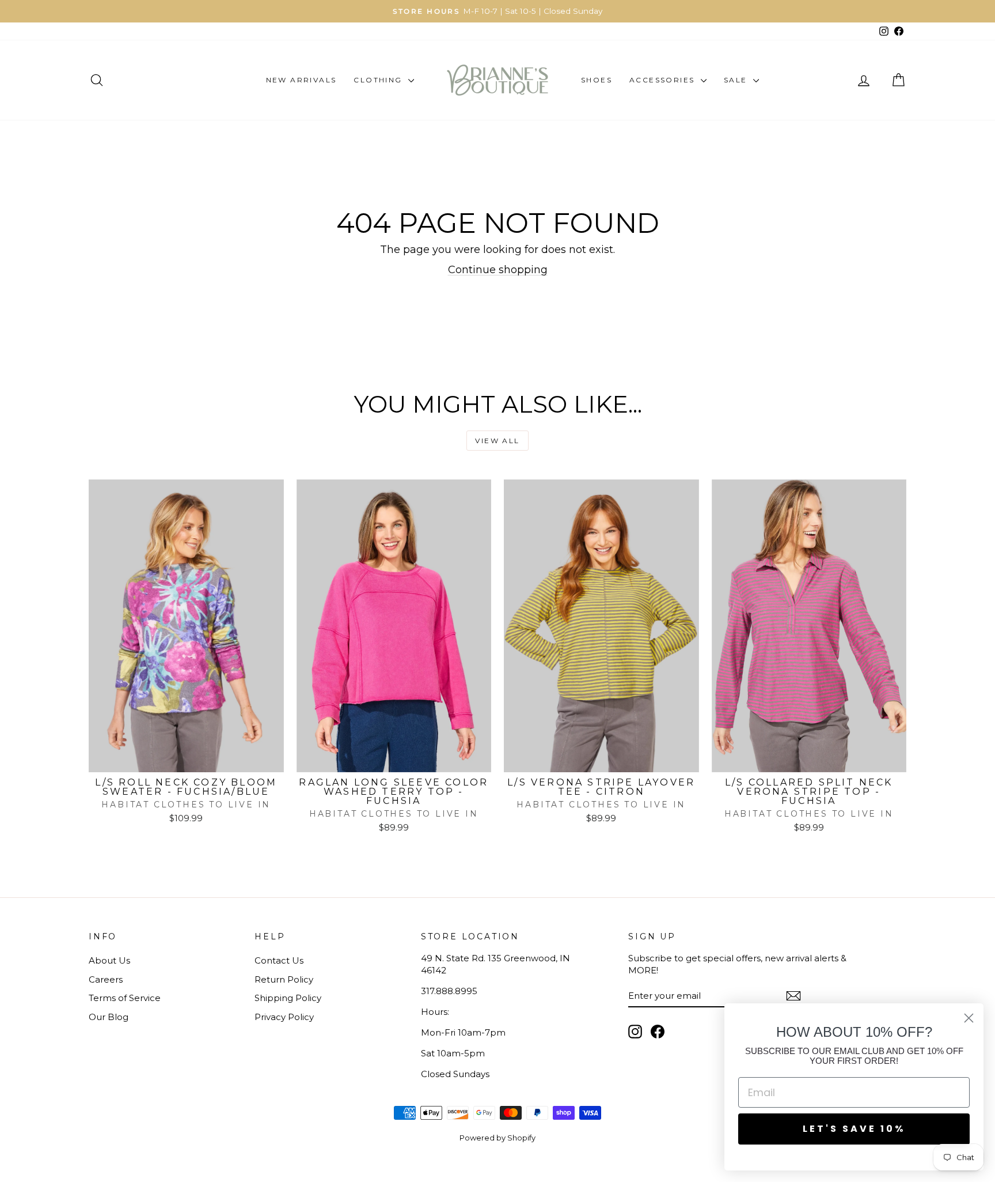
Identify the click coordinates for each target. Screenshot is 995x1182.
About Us (109, 960)
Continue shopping (498, 269)
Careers (106, 979)
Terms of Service (125, 997)
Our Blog (108, 1016)
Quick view (186, 759)
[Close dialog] (969, 1018)
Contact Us (279, 960)
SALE (737, 79)
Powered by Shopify (497, 1137)
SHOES (596, 79)
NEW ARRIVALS (301, 79)
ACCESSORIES (663, 79)
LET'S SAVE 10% (854, 1128)
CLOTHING (379, 79)
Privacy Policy (284, 1016)
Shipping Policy (288, 997)
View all (497, 440)
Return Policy (284, 979)
